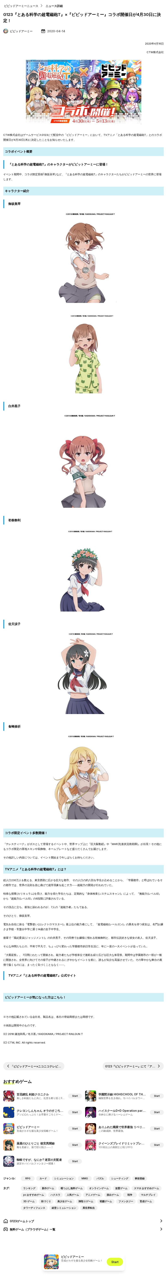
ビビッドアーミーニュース (21, 6)
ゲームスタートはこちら (83, 1008)
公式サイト (83, 985)
